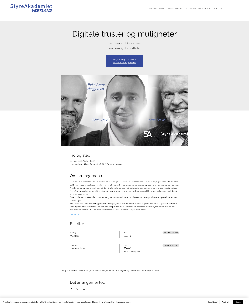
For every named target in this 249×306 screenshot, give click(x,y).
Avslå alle (226, 302)
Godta (238, 302)
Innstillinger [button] (212, 302)
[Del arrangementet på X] (77, 289)
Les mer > (74, 214)
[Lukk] (245, 302)
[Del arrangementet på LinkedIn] (84, 289)
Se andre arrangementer (124, 62)
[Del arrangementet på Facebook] (71, 289)
